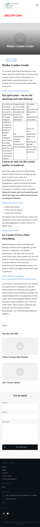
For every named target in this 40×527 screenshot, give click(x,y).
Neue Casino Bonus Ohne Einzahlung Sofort (19, 279)
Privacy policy (6, 476)
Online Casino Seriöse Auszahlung (15, 91)
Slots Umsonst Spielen (20, 374)
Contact (4, 473)
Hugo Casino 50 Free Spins (12, 203)
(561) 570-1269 (11, 499)
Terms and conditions (9, 479)
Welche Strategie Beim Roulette (20, 349)
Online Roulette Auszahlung (12, 276)
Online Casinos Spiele (10, 230)
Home (4, 467)
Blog (3, 470)
